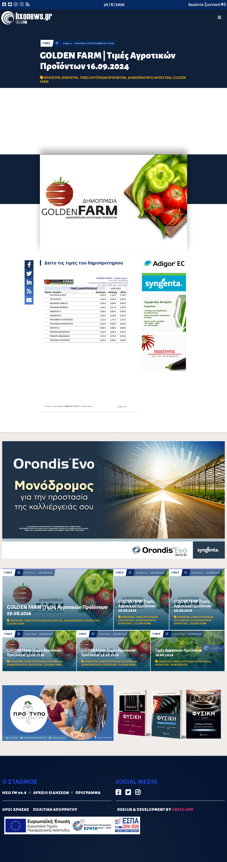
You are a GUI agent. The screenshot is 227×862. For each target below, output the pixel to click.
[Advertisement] (113, 121)
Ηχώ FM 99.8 (14, 793)
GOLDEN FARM (15, 623)
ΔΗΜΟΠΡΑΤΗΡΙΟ (140, 78)
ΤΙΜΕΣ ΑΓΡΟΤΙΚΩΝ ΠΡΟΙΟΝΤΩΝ (103, 78)
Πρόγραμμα (88, 793)
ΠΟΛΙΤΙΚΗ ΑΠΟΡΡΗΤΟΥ (55, 810)
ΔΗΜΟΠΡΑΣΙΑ (179, 664)
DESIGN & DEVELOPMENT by (155, 810)
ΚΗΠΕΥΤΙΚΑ (163, 78)
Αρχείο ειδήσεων (51, 793)
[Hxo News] (26, 19)
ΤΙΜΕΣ (46, 43)
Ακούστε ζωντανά (204, 4)
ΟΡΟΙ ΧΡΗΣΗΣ (15, 810)
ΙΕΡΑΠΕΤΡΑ (52, 78)
